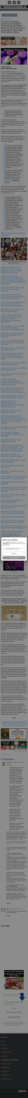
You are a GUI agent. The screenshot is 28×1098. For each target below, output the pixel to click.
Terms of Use (5, 543)
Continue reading (14, 557)
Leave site (14, 553)
